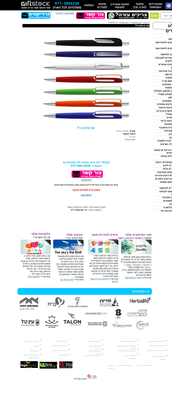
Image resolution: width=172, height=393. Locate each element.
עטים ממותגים (136, 22)
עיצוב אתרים (80, 378)
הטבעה (137, 265)
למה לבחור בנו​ (66, 279)
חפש (154, 16)
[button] (169, 6)
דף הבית (147, 22)
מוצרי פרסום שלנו (133, 278)
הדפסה (146, 265)
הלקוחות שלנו (34, 276)
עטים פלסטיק (124, 22)
